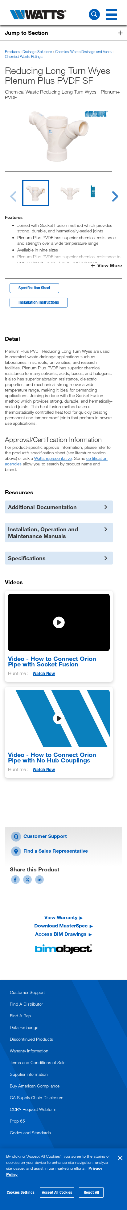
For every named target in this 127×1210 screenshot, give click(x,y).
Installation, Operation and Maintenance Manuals (43, 532)
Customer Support (44, 836)
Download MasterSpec (61, 925)
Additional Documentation (42, 507)
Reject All (91, 1192)
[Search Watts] (94, 14)
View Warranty (60, 917)
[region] (63, 1179)
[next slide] (109, 193)
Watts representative (53, 458)
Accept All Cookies (57, 1192)
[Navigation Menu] (111, 14)
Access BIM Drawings (61, 934)
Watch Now (44, 673)
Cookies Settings (21, 1192)
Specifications (27, 558)
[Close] (120, 1158)
